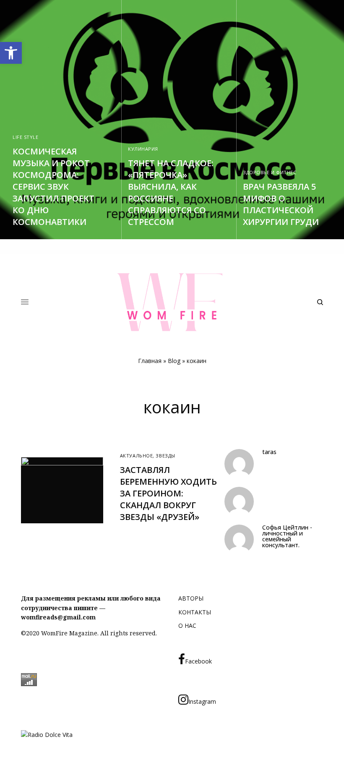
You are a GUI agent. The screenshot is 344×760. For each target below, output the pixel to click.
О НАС (187, 625)
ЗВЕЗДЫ (165, 455)
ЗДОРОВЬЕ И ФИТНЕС (269, 172)
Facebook (198, 661)
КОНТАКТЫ (194, 612)
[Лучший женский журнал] (172, 302)
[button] (11, 53)
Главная (150, 361)
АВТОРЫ (190, 598)
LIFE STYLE (26, 137)
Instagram (202, 701)
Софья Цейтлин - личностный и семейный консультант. (287, 536)
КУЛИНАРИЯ (143, 149)
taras (269, 452)
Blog (174, 361)
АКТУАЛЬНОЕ (136, 455)
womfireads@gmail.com (58, 617)
